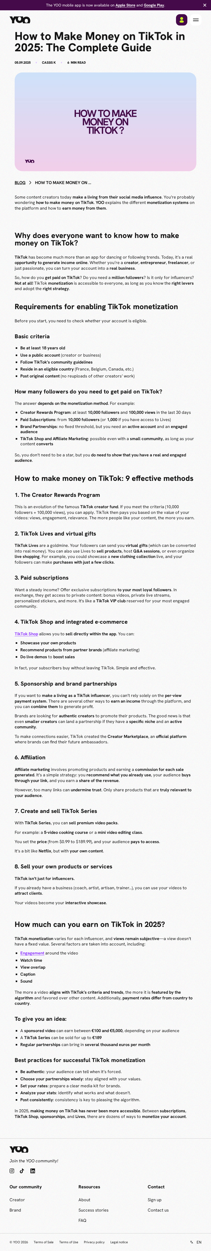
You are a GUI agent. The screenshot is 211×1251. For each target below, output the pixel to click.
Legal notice (119, 1242)
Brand (15, 1210)
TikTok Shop (26, 634)
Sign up (155, 1200)
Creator (17, 1200)
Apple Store (125, 5)
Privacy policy (94, 1242)
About (84, 1200)
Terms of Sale (44, 1242)
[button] (195, 20)
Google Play (154, 5)
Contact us (158, 1210)
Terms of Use (68, 1242)
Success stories (93, 1210)
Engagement (32, 953)
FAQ (82, 1220)
